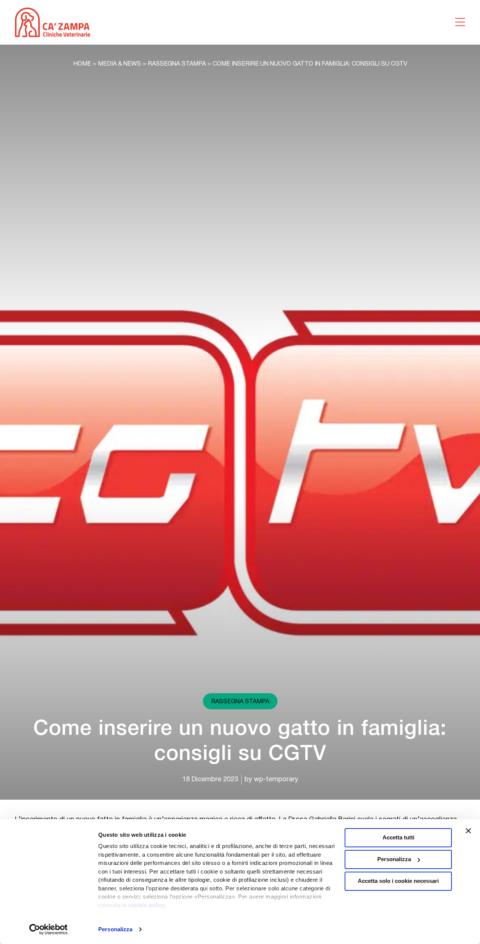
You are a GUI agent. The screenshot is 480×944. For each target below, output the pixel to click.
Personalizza (115, 929)
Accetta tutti (398, 837)
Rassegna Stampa (177, 64)
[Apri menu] (460, 22)
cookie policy (146, 905)
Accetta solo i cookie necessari (398, 881)
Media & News (119, 64)
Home (82, 64)
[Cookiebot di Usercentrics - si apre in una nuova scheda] (48, 929)
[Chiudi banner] (468, 830)
